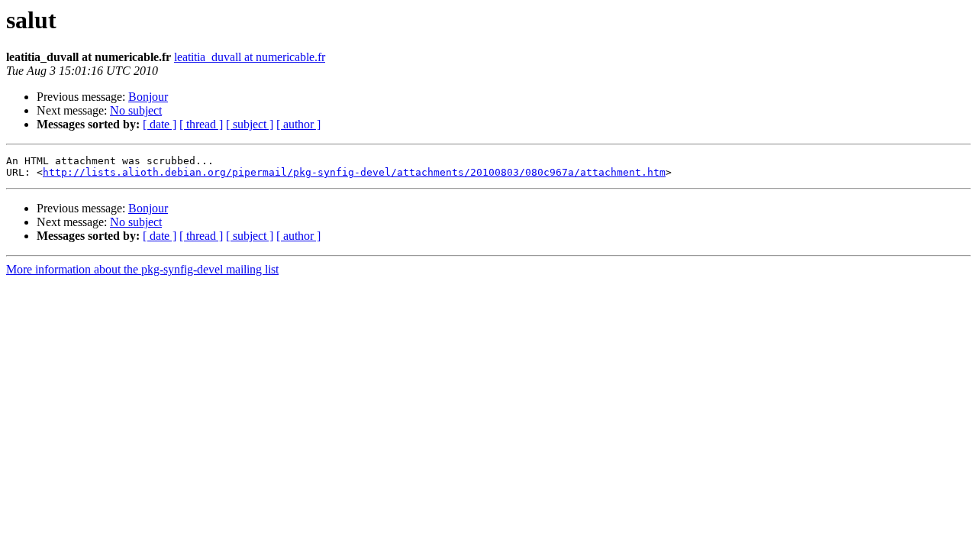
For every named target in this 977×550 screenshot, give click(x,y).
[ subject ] (249, 124)
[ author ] (298, 124)
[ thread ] (201, 124)
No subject (136, 110)
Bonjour (148, 96)
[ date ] (159, 124)
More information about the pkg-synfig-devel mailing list (142, 269)
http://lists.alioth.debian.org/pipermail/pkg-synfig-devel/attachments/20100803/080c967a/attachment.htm (354, 172)
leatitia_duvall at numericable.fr (249, 56)
